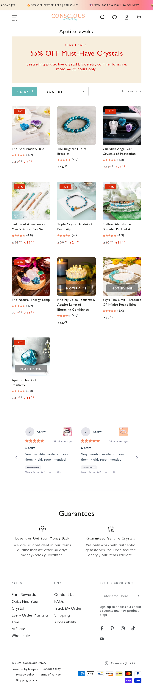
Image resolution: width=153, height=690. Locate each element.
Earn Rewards (24, 594)
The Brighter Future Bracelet (72, 151)
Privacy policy (25, 674)
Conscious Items (34, 663)
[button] (102, 17)
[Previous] (16, 457)
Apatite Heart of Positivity (24, 382)
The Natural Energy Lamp (31, 299)
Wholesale (21, 635)
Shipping (62, 615)
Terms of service (50, 674)
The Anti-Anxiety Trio (28, 148)
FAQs (59, 601)
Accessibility (65, 622)
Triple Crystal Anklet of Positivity (74, 226)
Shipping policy (26, 680)
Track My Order (68, 608)
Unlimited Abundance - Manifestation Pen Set (29, 226)
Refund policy (52, 668)
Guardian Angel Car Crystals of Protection (119, 151)
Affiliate (18, 629)
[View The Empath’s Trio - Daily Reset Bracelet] (123, 431)
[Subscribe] (138, 596)
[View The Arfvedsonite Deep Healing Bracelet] (67, 431)
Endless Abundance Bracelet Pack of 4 (117, 226)
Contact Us (64, 594)
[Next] (136, 457)
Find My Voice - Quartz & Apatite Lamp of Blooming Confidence (76, 304)
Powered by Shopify (25, 669)
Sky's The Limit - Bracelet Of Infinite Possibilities (122, 302)
